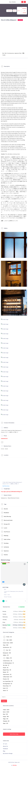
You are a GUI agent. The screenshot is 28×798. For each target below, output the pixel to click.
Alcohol (6, 508)
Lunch (5, 528)
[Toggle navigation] (2, 1)
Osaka (3, 55)
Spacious (6, 551)
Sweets (6, 554)
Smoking (6, 543)
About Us (5, 746)
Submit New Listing (14, 734)
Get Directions (6, 486)
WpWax (15, 765)
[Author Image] (24, 584)
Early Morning (7, 516)
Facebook (24, 8)
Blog (4, 751)
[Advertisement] (14, 36)
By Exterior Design (8, 753)
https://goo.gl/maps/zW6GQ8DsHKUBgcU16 (11, 491)
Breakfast (6, 512)
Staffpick (5, 748)
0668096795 (4, 438)
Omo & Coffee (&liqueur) (12, 75)
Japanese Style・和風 (19, 53)
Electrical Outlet (8, 520)
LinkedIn (24, 12)
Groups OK (7, 524)
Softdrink (6, 547)
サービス (5, 744)
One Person (7, 531)
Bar (3, 53)
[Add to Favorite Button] (25, 564)
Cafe (5, 53)
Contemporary (10, 53)
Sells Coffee (7, 539)
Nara (5, 589)
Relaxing (6, 535)
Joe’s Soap (5, 587)
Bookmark (10, 10)
